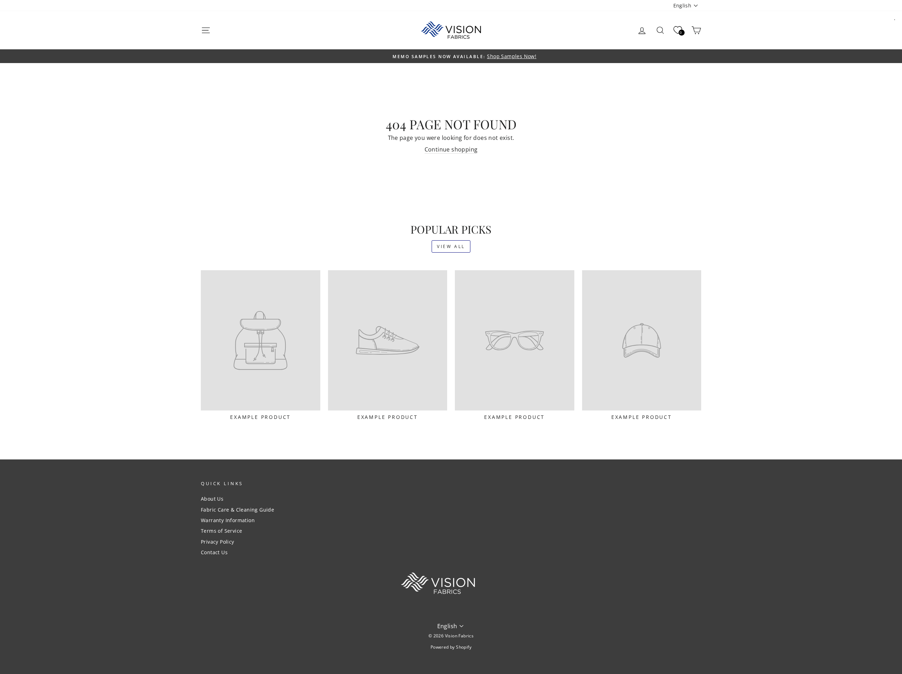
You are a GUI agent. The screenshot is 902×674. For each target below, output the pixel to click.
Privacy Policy (217, 541)
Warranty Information (228, 520)
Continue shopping (451, 149)
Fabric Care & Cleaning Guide (237, 509)
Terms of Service (221, 530)
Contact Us (214, 552)
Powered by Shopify (451, 647)
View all (451, 246)
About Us (212, 498)
